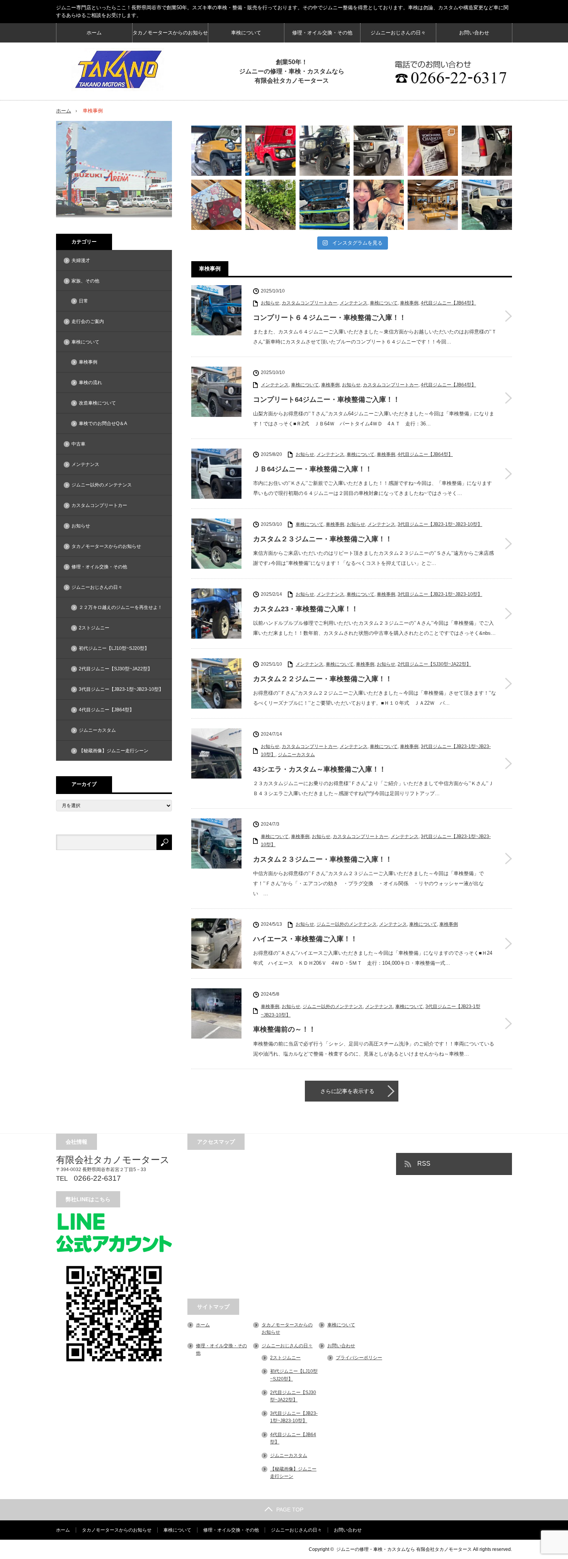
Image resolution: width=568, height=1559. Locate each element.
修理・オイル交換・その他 (322, 33)
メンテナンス (353, 303)
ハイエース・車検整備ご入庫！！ (305, 939)
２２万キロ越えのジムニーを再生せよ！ (120, 607)
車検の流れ (90, 382)
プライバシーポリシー (359, 1357)
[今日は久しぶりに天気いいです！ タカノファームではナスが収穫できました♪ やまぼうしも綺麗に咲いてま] (270, 205)
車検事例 (409, 303)
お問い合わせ (474, 33)
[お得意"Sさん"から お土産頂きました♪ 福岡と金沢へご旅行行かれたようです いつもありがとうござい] (216, 205)
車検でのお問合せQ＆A (103, 423)
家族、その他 (85, 281)
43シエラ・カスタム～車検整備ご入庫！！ (319, 769)
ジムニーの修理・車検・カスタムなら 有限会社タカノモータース (404, 1549)
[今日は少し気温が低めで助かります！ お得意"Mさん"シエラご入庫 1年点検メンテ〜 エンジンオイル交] (379, 151)
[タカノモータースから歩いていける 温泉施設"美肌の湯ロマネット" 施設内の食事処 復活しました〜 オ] (433, 205)
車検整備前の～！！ (284, 1029)
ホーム (94, 33)
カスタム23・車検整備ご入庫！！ (305, 609)
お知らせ (270, 303)
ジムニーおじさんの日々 (398, 33)
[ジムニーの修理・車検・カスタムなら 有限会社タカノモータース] (117, 69)
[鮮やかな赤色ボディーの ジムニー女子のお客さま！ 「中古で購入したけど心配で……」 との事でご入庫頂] (270, 151)
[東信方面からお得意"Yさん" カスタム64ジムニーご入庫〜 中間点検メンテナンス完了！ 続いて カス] (487, 205)
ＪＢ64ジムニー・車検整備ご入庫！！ (312, 469)
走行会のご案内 (87, 321)
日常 (83, 301)
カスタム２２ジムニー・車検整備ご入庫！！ (322, 679)
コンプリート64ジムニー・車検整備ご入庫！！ (326, 399)
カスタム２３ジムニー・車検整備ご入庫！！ (322, 539)
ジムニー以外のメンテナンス (346, 924)
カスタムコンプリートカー (309, 303)
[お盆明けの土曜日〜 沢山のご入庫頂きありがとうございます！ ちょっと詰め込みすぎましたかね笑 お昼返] (216, 151)
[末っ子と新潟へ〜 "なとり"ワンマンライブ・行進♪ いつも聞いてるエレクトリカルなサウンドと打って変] (379, 205)
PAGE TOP (289, 1509)
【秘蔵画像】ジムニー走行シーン (113, 750)
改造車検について (97, 403)
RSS (423, 1163)
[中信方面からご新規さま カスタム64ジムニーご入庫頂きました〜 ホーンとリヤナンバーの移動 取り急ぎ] (324, 205)
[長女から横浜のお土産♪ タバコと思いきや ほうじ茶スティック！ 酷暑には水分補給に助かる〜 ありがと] (433, 151)
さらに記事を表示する (347, 1091)
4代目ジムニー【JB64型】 (448, 303)
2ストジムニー (94, 628)
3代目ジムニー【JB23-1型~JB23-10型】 (440, 524)
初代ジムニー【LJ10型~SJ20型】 (114, 648)
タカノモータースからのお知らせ (170, 33)
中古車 (78, 444)
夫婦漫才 (80, 260)
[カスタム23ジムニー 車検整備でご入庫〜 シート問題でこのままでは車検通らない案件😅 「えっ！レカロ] (487, 151)
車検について (246, 33)
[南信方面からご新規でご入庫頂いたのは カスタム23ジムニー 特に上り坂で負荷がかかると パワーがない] (324, 151)
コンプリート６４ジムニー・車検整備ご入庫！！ (329, 317)
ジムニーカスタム (296, 754)
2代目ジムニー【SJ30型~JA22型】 (434, 664)
